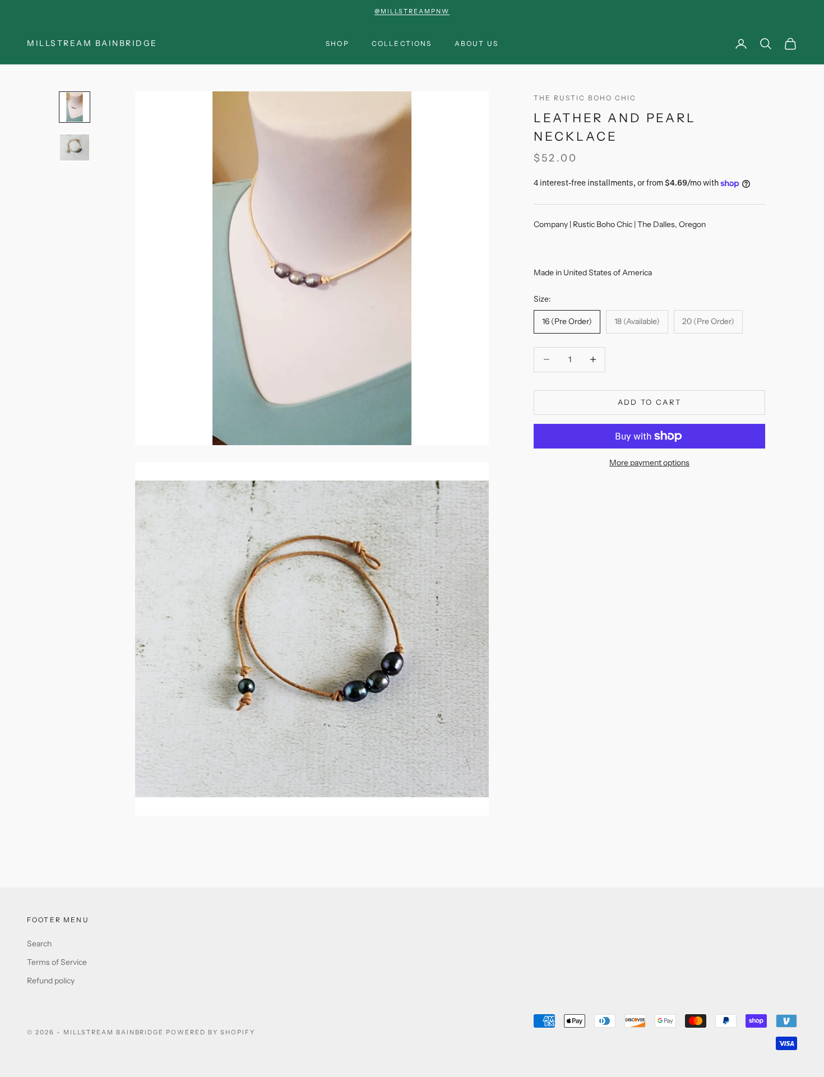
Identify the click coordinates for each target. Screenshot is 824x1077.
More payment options (649, 462)
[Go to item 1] (74, 107)
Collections (402, 43)
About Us (476, 43)
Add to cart (650, 401)
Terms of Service (57, 962)
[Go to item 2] (74, 147)
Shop (337, 43)
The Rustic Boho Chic (585, 98)
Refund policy (51, 981)
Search (39, 944)
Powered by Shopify (210, 1032)
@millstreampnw (412, 11)
